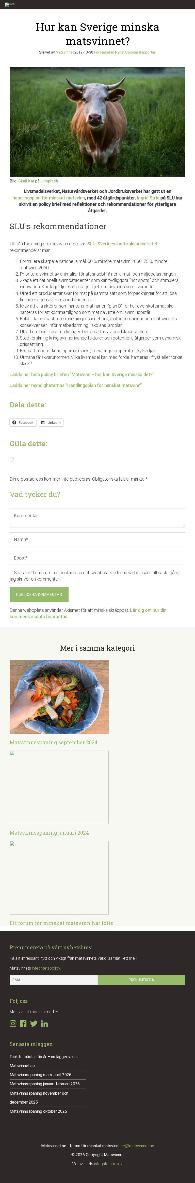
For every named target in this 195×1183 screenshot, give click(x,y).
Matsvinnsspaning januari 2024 (49, 832)
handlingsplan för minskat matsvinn (48, 197)
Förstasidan (104, 52)
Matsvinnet (65, 52)
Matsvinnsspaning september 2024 (54, 742)
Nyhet (119, 52)
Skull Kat (26, 181)
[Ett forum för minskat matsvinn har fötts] (59, 911)
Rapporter (147, 52)
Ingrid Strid (148, 197)
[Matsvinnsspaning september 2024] (59, 730)
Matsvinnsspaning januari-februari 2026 (45, 1083)
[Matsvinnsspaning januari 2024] (59, 821)
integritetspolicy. (46, 968)
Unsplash (49, 181)
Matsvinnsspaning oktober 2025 (38, 1111)
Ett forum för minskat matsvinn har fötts (61, 923)
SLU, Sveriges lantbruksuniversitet (122, 243)
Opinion (131, 52)
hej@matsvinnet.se (137, 1145)
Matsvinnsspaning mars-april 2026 (40, 1074)
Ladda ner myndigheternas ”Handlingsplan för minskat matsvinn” (76, 385)
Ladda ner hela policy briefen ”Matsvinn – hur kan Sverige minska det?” (82, 374)
